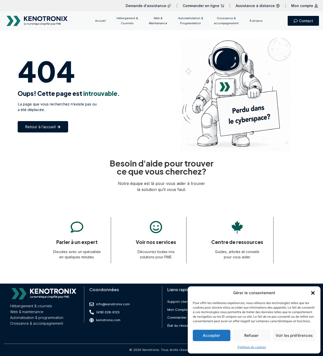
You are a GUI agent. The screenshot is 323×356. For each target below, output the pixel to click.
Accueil (100, 20)
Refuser (251, 335)
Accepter (211, 335)
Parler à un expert (77, 242)
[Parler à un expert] (77, 227)
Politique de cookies (251, 347)
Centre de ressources (237, 242)
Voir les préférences (294, 335)
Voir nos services (156, 242)
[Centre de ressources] (237, 227)
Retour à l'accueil (40, 126)
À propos (256, 20)
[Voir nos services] (156, 227)
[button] (312, 292)
